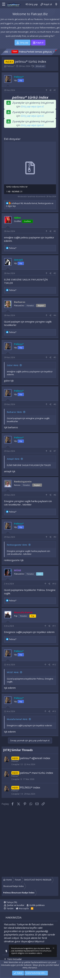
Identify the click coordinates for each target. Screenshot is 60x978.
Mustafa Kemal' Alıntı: (17, 719)
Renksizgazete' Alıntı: (17, 544)
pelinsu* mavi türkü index (36, 773)
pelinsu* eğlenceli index (35, 758)
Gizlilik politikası (37, 905)
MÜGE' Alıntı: (13, 672)
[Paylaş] (50, 90)
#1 (55, 90)
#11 (54, 626)
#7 (55, 451)
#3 (55, 273)
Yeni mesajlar (14, 959)
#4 (55, 315)
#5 (55, 357)
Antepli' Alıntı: (13, 458)
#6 (55, 404)
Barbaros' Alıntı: (14, 412)
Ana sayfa (23, 908)
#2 (55, 231)
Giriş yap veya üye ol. (32, 106)
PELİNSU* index (30, 787)
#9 (55, 537)
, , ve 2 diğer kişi (29, 204)
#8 (55, 495)
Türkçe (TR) (11, 902)
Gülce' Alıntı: (13, 365)
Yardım (10, 908)
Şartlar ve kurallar (15, 905)
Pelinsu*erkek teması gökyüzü (23, 51)
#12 (54, 664)
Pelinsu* (10, 66)
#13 (54, 711)
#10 (54, 583)
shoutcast (40, 66)
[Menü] (3, 4)
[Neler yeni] (56, 4)
